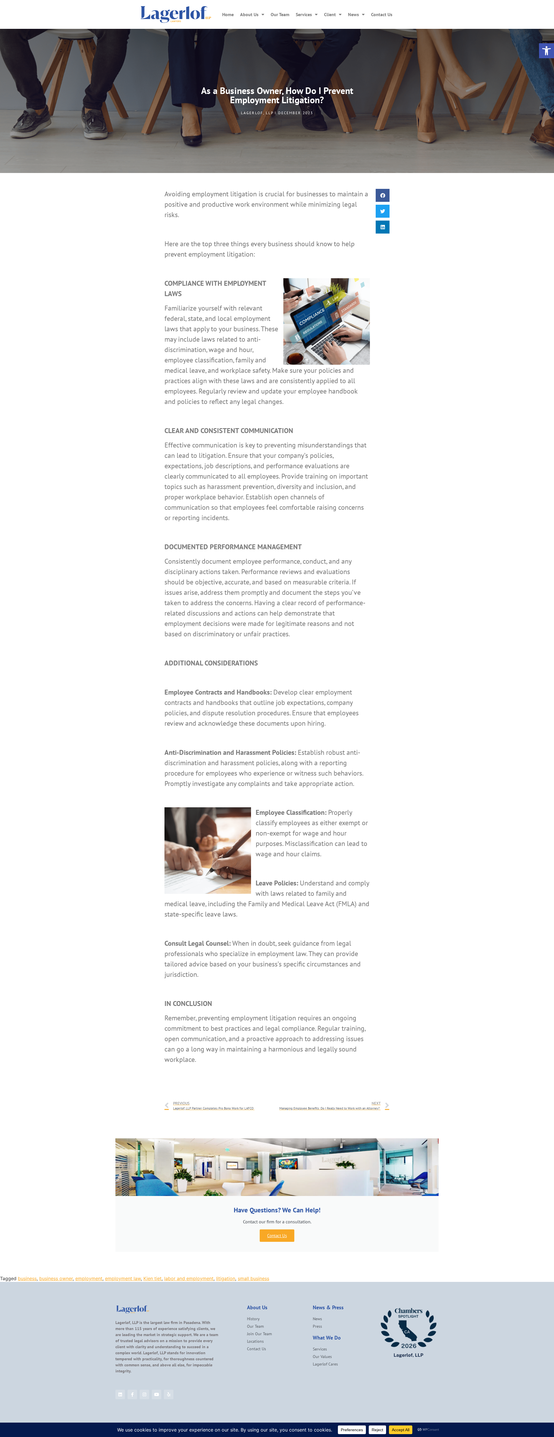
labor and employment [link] (189, 1278)
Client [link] (330, 14)
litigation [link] (225, 1278)
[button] (383, 195)
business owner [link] (56, 1278)
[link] (546, 50)
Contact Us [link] (381, 14)
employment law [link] (123, 1278)
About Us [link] (249, 14)
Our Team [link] (280, 14)
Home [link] (228, 14)
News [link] (353, 14)
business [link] (27, 1278)
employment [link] (88, 1278)
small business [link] (253, 1278)
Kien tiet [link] (152, 1278)
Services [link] (304, 14)
